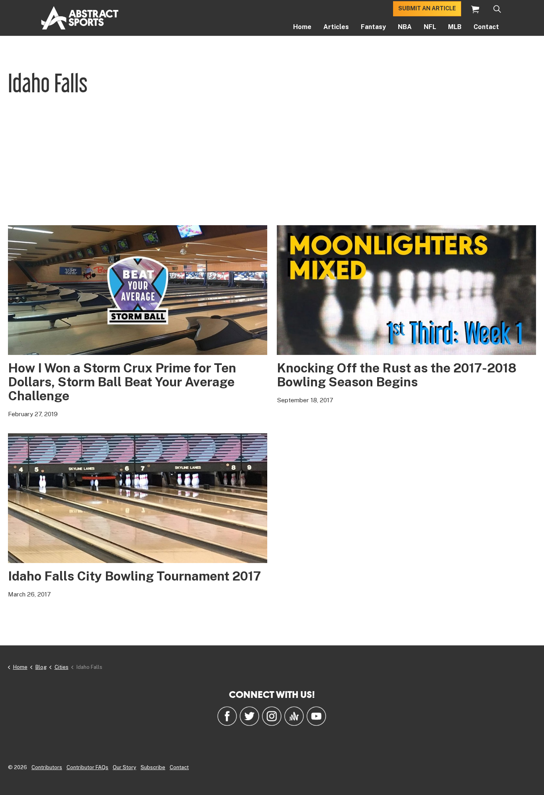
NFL (430, 27)
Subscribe (153, 767)
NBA (405, 27)
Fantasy (373, 27)
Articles (336, 27)
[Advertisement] (272, 165)
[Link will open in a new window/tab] (227, 716)
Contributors (46, 767)
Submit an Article (427, 9)
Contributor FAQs (87, 767)
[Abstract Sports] (80, 18)
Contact (486, 27)
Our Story (124, 767)
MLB (455, 27)
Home (302, 27)
